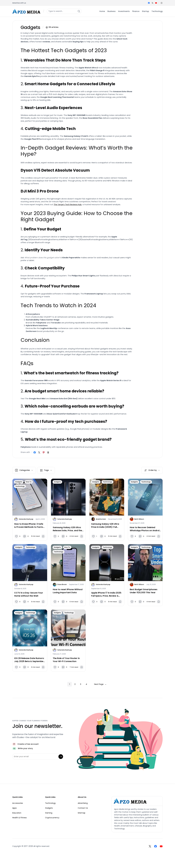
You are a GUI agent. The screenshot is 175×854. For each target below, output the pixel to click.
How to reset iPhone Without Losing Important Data (68, 591)
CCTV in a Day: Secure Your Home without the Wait (28, 594)
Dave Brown (62, 584)
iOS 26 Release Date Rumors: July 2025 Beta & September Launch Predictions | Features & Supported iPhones (29, 660)
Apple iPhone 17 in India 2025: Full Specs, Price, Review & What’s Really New (106, 594)
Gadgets (18, 482)
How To (29, 482)
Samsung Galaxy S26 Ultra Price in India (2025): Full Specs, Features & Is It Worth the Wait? (106, 525)
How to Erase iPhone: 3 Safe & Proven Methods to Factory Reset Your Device (29, 525)
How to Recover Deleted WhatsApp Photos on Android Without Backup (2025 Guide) (145, 529)
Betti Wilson (139, 519)
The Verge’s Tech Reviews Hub (68, 204)
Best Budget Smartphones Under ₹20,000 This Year (143, 591)
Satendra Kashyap (26, 519)
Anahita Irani (101, 519)
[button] (161, 3)
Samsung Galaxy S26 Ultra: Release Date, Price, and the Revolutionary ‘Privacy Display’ (67, 529)
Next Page (100, 684)
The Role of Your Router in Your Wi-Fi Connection (66, 660)
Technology (20, 486)
